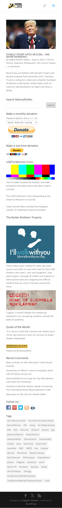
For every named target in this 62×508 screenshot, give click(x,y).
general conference (15, 434)
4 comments (14, 66)
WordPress (31, 503)
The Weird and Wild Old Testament (21, 476)
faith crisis (24, 430)
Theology (27, 471)
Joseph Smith (41, 444)
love (36, 448)
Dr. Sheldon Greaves (46, 425)
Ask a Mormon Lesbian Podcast (41, 420)
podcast (10, 462)
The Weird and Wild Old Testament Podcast (24, 480)
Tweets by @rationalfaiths (18, 350)
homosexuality (45, 439)
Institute (10, 444)
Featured (18, 63)
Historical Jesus (30, 439)
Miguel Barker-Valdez (19, 59)
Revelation (23, 467)
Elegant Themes (30, 500)
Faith (15, 430)
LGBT (52, 269)
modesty (44, 448)
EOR (9, 430)
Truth (47, 480)
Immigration (30, 63)
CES (25, 425)
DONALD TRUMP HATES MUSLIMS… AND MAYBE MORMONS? (28, 55)
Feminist (45, 430)
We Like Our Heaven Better (33, 394)
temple (44, 467)
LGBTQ (29, 448)
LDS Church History (46, 63)
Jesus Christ (28, 444)
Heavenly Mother (14, 439)
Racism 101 (12, 467)
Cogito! (10, 312)
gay (52, 430)
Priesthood (31, 462)
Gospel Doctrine (32, 434)
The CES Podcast (14, 471)
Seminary (34, 467)
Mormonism (22, 453)
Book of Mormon (14, 425)
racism (41, 462)
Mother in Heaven (37, 453)
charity (32, 425)
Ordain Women (44, 457)
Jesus (19, 444)
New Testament (13, 457)
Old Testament (29, 457)
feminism (35, 430)
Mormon (10, 453)
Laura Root (11, 448)
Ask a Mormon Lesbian (16, 420)
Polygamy (20, 462)
